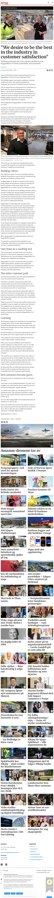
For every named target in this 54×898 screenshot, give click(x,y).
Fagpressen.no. (9, 888)
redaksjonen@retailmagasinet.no (10, 852)
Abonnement (34, 849)
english (18, 419)
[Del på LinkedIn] (50, 70)
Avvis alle (7, 893)
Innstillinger (49, 897)
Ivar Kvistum (4, 857)
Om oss (33, 846)
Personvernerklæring (36, 859)
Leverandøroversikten (37, 857)
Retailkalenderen (35, 854)
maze (12, 419)
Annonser (33, 851)
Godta (13, 893)
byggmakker (5, 419)
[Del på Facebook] (47, 70)
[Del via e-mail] (52, 70)
